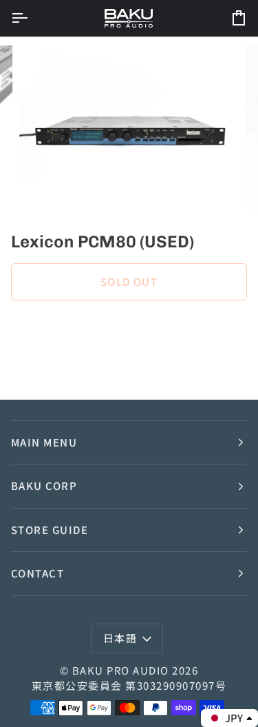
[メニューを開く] (31, 18)
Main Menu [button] (44, 442)
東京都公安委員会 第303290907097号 (129, 685)
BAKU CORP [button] (44, 485)
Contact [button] (37, 573)
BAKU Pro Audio (120, 670)
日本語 (120, 638)
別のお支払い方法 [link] (52, 365)
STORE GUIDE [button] (49, 529)
